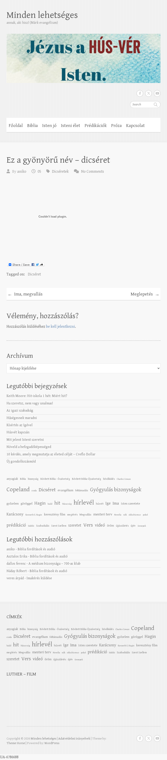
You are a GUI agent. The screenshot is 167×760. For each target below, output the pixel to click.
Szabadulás (42, 525)
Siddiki (31, 526)
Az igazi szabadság (20, 411)
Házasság (67, 504)
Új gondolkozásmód (21, 461)
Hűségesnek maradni (22, 418)
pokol (145, 514)
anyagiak (12, 479)
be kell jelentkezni (60, 326)
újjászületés (122, 525)
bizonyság (33, 478)
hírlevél (83, 502)
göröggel (26, 503)
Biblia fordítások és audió (36, 549)
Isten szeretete (130, 503)
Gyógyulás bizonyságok (115, 490)
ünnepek (142, 526)
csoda (34, 490)
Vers (88, 525)
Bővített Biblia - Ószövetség (55, 478)
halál (50, 504)
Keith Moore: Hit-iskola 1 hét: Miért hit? (37, 396)
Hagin (40, 503)
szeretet (74, 525)
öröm (110, 525)
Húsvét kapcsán (18, 432)
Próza (116, 125)
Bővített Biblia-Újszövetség (86, 478)
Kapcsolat (135, 125)
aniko (21, 171)
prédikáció (16, 525)
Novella (117, 514)
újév (133, 525)
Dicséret (34, 274)
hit (57, 503)
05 (39, 171)
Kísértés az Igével (20, 425)
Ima (116, 503)
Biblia (32, 125)
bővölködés (109, 478)
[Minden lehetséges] (83, 55)
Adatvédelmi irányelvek (74, 738)
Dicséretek (60, 171)
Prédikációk (96, 125)
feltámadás (81, 490)
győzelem (13, 503)
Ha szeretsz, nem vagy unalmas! (30, 403)
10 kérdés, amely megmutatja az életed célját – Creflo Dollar (51, 454)
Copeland (18, 489)
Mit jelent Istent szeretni (25, 440)
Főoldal (16, 125)
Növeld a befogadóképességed (29, 447)
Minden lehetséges (42, 15)
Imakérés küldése (39, 578)
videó (100, 525)
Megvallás (85, 514)
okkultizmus (135, 514)
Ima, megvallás (25, 294)
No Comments (92, 171)
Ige (108, 503)
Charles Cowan (124, 479)
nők (125, 514)
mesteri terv (102, 514)
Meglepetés (145, 294)
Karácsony (15, 514)
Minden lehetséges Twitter (148, 93)
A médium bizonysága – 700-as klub (54, 564)
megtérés (72, 514)
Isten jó (49, 125)
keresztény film (54, 514)
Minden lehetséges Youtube (157, 93)
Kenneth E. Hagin (33, 514)
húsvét (100, 503)
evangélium (65, 490)
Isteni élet (70, 125)
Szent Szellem (58, 525)
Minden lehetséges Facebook (140, 93)
